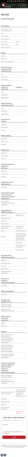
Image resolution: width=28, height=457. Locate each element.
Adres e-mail (16, 420)
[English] (9, 1)
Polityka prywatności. (8, 447)
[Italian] (15, 1)
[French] (11, 1)
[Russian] (21, 1)
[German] (13, 1)
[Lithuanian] (17, 1)
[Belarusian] (7, 1)
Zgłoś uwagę (4, 424)
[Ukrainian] (25, 1)
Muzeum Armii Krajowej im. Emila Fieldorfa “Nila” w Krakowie (16, 445)
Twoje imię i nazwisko (6, 420)
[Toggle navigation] (24, 5)
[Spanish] (23, 1)
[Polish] (19, 1)
